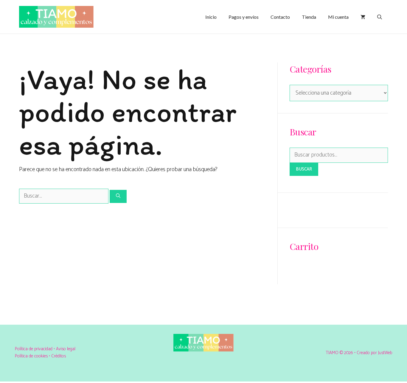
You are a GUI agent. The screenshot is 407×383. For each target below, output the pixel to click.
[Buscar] (118, 196)
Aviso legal (65, 349)
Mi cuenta (338, 17)
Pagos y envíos (244, 17)
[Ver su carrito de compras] (363, 17)
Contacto (280, 17)
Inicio (211, 17)
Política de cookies (31, 356)
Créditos (58, 356)
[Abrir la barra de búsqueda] (379, 17)
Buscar (304, 169)
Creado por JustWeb (374, 353)
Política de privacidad (34, 349)
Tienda (309, 17)
